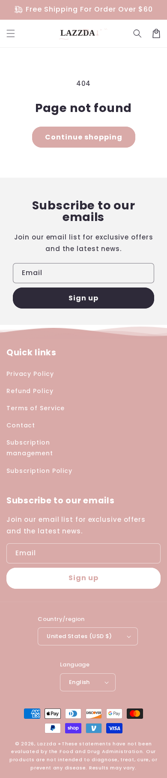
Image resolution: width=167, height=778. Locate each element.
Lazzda (47, 743)
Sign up (83, 298)
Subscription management (29, 447)
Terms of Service (35, 408)
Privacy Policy (30, 373)
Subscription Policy (39, 470)
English (79, 682)
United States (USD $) (79, 636)
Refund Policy (30, 391)
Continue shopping (83, 137)
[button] (10, 33)
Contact (20, 425)
